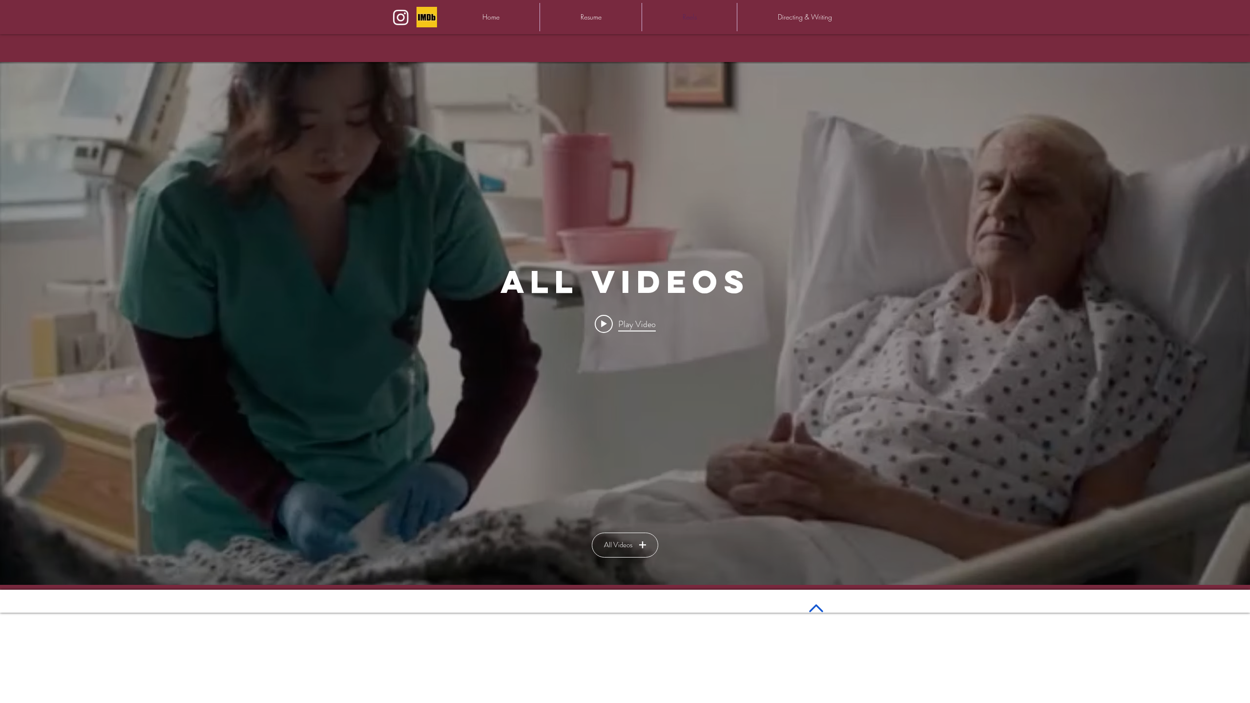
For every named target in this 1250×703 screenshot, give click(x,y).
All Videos (618, 544)
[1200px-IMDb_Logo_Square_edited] (427, 17)
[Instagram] (401, 17)
